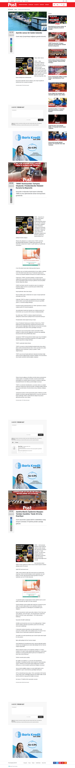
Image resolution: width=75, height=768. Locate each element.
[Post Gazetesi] (12, 4)
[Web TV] (63, 1)
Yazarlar (30, 4)
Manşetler (12, 1)
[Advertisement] (31, 48)
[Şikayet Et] (41, 452)
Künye (29, 762)
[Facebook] (11, 39)
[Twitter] (11, 41)
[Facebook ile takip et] (54, 763)
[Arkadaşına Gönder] (11, 47)
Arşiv (22, 1)
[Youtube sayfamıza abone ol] (62, 763)
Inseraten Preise (23, 4)
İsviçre (47, 4)
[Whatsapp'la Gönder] (11, 45)
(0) (23, 452)
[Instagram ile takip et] (60, 763)
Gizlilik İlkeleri (38, 762)
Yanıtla (20, 452)
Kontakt (42, 4)
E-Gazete (36, 4)
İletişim (33, 762)
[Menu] (54, 5)
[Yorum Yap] (11, 51)
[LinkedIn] (11, 43)
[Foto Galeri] (66, 1)
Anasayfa (25, 762)
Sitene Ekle (26, 1)
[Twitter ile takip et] (57, 763)
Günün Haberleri (17, 1)
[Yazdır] (11, 49)
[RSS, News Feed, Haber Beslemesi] (65, 763)
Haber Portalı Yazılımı (13, 766)
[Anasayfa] (8, 1)
